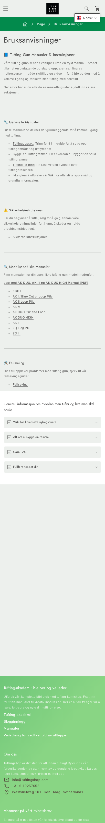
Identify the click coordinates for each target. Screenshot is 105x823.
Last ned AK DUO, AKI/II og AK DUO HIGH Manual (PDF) (46, 283)
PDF (28, 328)
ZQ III (17, 333)
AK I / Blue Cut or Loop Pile (33, 296)
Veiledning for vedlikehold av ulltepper (36, 735)
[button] (5, 8)
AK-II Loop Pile (24, 301)
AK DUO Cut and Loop (29, 312)
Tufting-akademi (17, 715)
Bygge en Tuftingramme (30, 154)
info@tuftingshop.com (30, 780)
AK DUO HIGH (23, 317)
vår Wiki (49, 175)
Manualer (12, 728)
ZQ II (16, 328)
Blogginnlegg (14, 721)
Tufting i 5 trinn (24, 165)
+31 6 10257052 (25, 786)
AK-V (16, 307)
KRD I (17, 291)
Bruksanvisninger (68, 24)
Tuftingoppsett (23, 143)
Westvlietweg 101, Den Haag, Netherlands (47, 792)
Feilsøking (20, 384)
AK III (17, 323)
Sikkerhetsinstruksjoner (30, 237)
